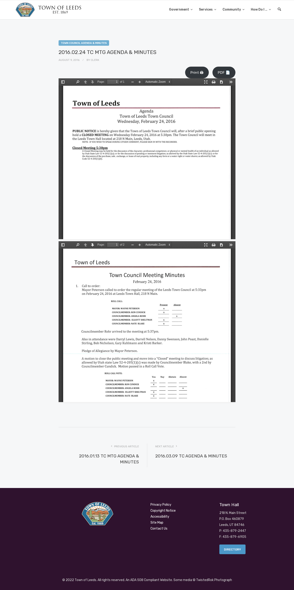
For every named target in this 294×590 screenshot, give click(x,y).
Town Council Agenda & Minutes (84, 43)
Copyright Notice (163, 511)
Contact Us (158, 528)
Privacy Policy (160, 505)
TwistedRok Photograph (214, 580)
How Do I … (259, 9)
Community (232, 9)
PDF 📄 (224, 72)
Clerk (95, 60)
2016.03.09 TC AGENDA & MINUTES (191, 456)
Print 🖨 (197, 72)
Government (179, 9)
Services (206, 9)
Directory (232, 549)
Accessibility (159, 517)
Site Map (156, 523)
